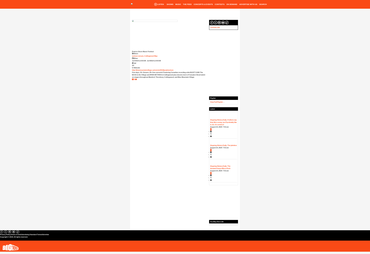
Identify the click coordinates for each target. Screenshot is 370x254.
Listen (160, 4)
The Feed (187, 4)
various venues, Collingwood (143, 56)
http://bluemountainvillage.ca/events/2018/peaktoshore (153, 70)
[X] (215, 22)
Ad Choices (4, 242)
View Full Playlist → (217, 102)
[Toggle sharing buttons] (211, 129)
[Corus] (1, 239)
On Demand (231, 4)
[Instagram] (219, 22)
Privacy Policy (5, 234)
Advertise (45, 234)
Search (263, 4)
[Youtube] (223, 22)
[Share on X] (134, 79)
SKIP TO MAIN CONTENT (41, 3)
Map (155, 56)
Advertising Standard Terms (31, 234)
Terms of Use (16, 234)
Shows (170, 4)
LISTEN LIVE (215, 27)
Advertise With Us (248, 4)
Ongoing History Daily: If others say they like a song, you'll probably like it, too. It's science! (223, 122)
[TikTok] (227, 22)
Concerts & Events (203, 4)
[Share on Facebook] (133, 79)
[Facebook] (212, 22)
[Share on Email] (136, 79)
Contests (220, 4)
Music (178, 4)
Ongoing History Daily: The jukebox (223, 145)
